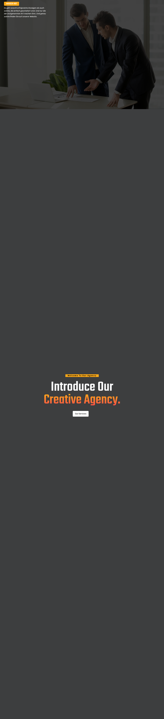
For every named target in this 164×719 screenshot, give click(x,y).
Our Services (80, 413)
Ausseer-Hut (11, 3)
